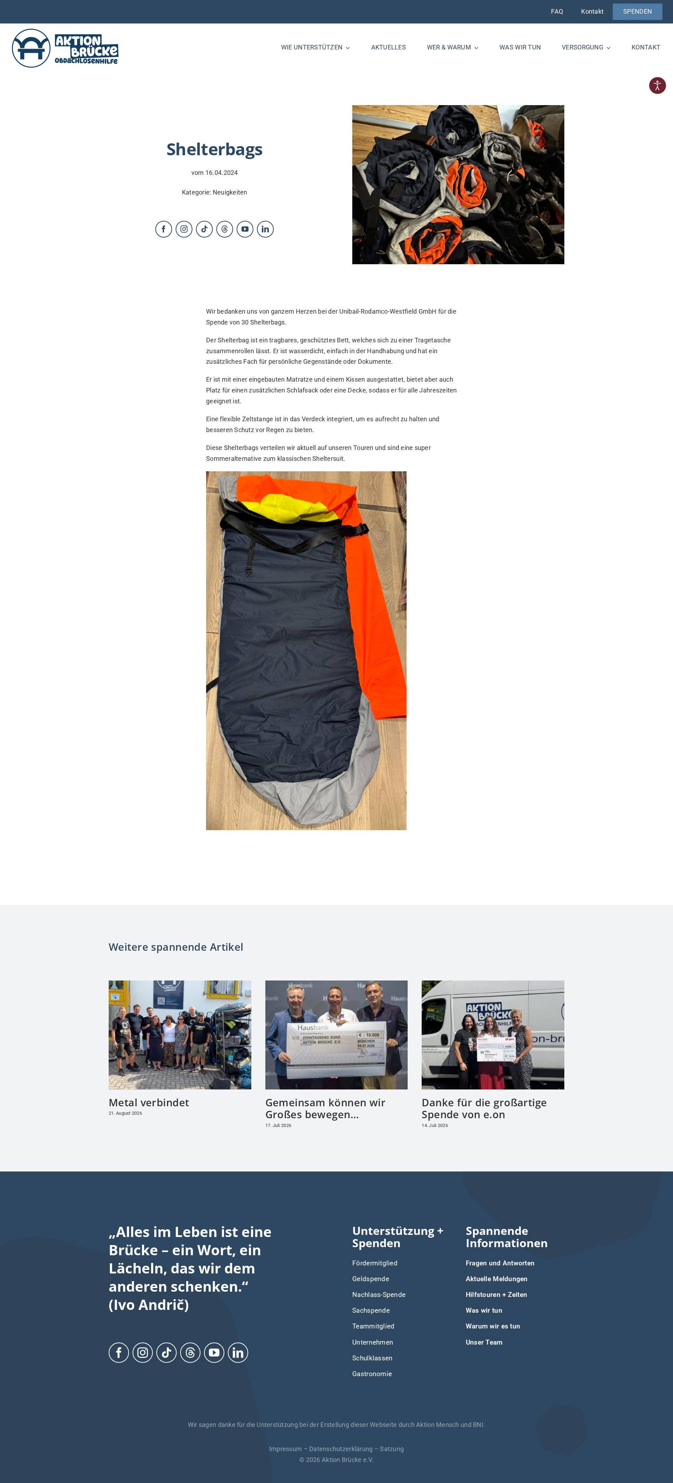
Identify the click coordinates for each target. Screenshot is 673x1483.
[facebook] (163, 229)
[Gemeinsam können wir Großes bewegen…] (336, 984)
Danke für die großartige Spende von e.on (484, 1108)
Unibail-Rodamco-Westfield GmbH (388, 311)
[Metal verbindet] (180, 984)
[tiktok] (204, 229)
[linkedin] (265, 229)
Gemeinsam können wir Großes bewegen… (325, 1108)
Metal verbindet (149, 1102)
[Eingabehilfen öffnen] (657, 85)
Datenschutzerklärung (341, 1449)
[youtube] (245, 229)
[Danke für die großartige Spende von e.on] (493, 984)
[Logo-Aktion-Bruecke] (65, 30)
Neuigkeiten (230, 192)
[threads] (224, 229)
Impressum (285, 1449)
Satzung (392, 1449)
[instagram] (184, 229)
